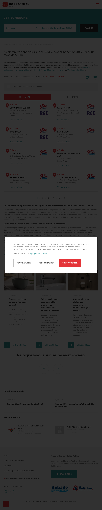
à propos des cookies (39, 254)
